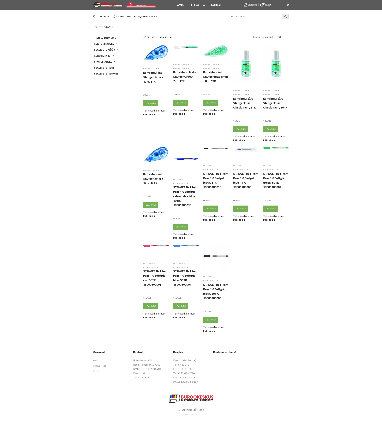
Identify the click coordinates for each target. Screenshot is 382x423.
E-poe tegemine (191, 414)
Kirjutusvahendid (180, 183)
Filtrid (150, 37)
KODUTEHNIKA (102, 56)
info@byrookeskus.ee (185, 382)
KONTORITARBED (104, 44)
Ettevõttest (199, 5)
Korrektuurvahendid (152, 69)
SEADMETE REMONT (106, 74)
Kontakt (216, 5)
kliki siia (149, 114)
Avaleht (182, 5)
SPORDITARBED (103, 62)
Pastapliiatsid (178, 179)
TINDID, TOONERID (105, 38)
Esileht (97, 27)
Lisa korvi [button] (151, 103)
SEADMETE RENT (104, 68)
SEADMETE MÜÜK (104, 50)
